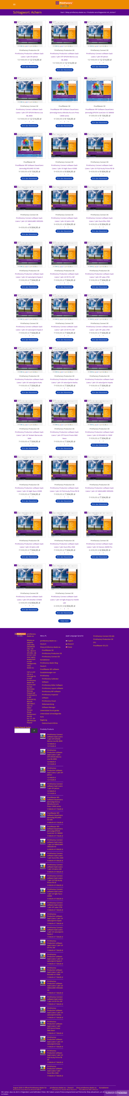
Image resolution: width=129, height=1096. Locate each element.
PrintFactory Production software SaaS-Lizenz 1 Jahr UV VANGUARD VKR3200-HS (99, 491)
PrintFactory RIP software (51, 691)
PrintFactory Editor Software (52, 685)
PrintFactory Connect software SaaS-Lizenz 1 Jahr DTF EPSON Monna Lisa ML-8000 (29, 112)
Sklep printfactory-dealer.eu (75, 12)
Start (62, 12)
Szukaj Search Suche (22, 727)
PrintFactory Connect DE (99, 50)
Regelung (43, 720)
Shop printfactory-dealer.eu (50, 647)
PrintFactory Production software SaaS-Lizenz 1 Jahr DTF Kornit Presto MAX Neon (64, 435)
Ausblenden (122, 1093)
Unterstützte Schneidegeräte (50, 714)
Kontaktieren (45, 660)
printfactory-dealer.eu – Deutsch (62, 1088)
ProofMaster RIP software (49, 669)
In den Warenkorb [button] (30, 67)
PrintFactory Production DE (29, 50)
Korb (42, 717)
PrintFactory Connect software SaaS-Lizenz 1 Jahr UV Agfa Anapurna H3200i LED (64, 599)
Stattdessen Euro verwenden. (116, 1093)
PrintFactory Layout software (52, 688)
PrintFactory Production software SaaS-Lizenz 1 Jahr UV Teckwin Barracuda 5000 (29, 435)
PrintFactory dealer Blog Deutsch (64, 1090)
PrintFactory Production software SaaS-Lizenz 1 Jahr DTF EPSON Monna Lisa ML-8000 (64, 56)
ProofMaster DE (64, 106)
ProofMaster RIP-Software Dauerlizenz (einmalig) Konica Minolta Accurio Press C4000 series (64, 112)
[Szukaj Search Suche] (34, 730)
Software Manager (48, 707)
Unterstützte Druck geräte (49, 710)
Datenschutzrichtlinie (50, 723)
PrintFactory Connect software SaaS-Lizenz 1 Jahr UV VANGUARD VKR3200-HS (29, 221)
